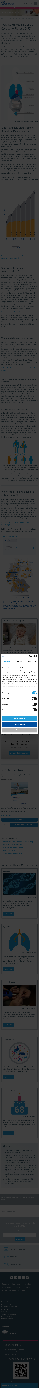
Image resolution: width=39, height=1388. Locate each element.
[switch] (34, 698)
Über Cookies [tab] (32, 661)
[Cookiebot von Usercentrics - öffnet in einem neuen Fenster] (29, 656)
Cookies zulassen (19, 718)
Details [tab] (19, 661)
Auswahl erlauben (19, 724)
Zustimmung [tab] (7, 661)
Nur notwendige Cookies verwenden (19, 730)
